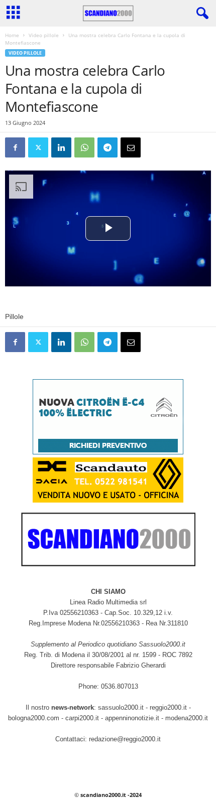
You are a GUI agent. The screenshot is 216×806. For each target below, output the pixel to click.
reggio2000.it (169, 707)
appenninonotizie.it (132, 718)
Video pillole (44, 35)
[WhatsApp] (84, 147)
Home (12, 35)
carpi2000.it (82, 718)
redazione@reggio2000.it (125, 739)
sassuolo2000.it (121, 707)
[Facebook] (15, 147)
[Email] (131, 147)
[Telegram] (107, 147)
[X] (38, 147)
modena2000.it (186, 718)
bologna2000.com (33, 718)
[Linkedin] (61, 147)
